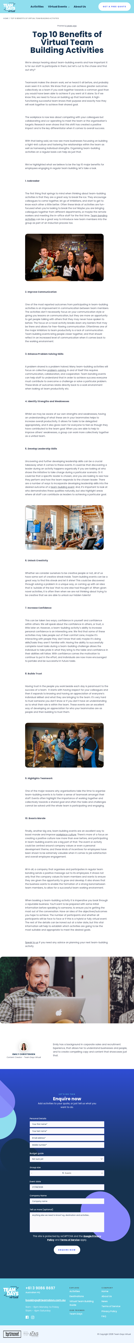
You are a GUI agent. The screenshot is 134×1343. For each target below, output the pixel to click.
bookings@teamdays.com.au (46, 1300)
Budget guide (37, 1153)
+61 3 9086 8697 (40, 1290)
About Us (80, 6)
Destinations (76, 1296)
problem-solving (56, 370)
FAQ (104, 1316)
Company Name (38, 1195)
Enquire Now (67, 1250)
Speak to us (31, 942)
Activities (37, 6)
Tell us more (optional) (41, 1209)
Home (6, 18)
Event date (35, 1181)
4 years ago (71, 25)
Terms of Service (111, 1306)
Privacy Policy (109, 1311)
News (105, 1301)
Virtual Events (57, 6)
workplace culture (66, 834)
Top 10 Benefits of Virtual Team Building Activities (35, 18)
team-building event (62, 487)
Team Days (75, 1313)
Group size (35, 1167)
